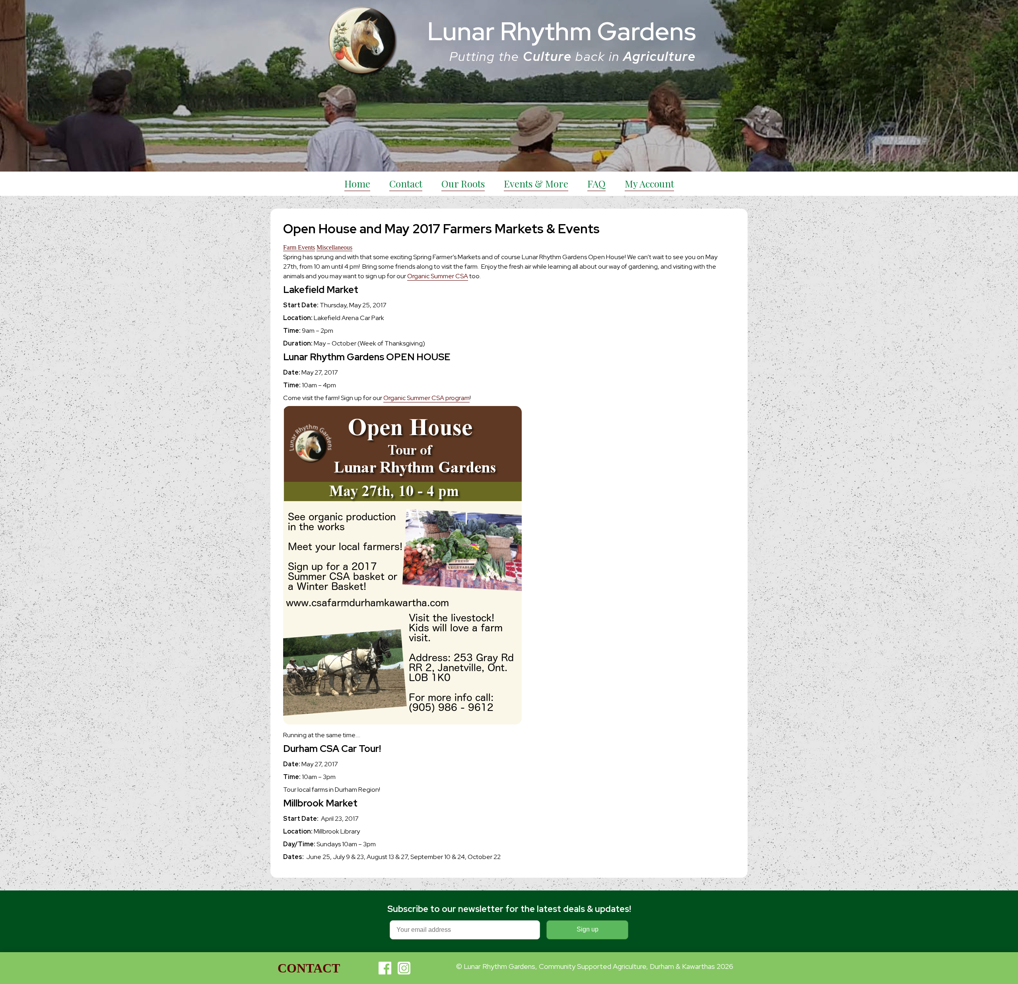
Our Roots (463, 183)
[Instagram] (404, 968)
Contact (405, 183)
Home (357, 183)
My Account (649, 183)
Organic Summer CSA (437, 276)
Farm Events (299, 247)
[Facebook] (385, 968)
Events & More (536, 183)
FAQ (596, 183)
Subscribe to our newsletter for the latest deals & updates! (509, 909)
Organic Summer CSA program (426, 398)
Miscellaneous (334, 247)
